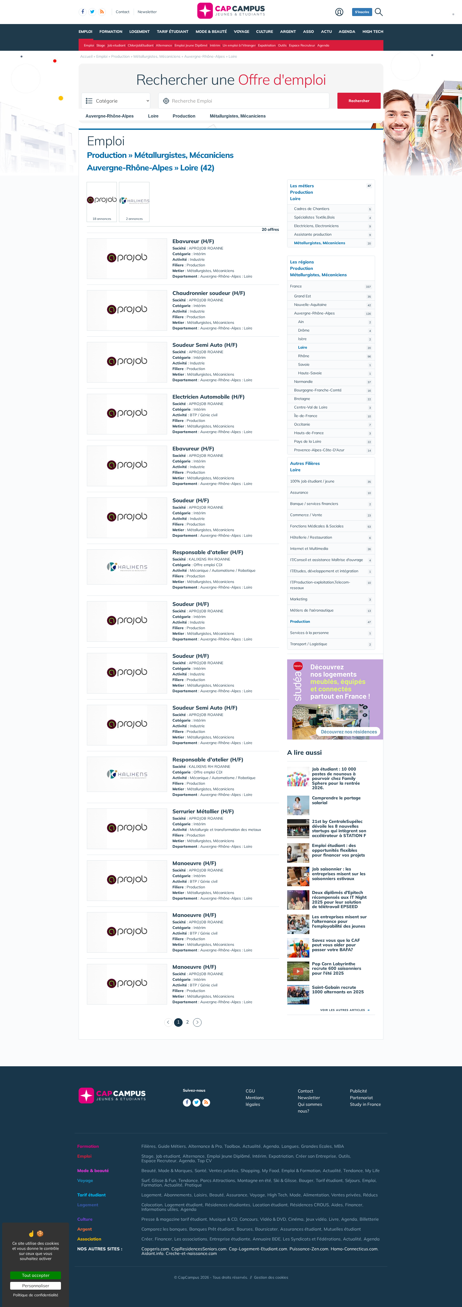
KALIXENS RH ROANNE (209, 559)
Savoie (334, 364)
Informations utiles (159, 1209)
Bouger (306, 1180)
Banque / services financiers (330, 503)
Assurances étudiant (300, 1229)
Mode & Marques (175, 1170)
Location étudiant (270, 1204)
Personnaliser (35, 1285)
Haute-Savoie (334, 373)
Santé (200, 1170)
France (330, 286)
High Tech (373, 31)
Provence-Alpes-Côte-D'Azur (332, 450)
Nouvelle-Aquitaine (332, 304)
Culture (264, 31)
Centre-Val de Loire (332, 407)
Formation (110, 31)
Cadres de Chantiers (332, 208)
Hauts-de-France (332, 432)
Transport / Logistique (330, 643)
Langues (290, 1146)
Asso (308, 31)
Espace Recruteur (302, 45)
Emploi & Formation (301, 1170)
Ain (334, 321)
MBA (339, 1146)
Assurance (330, 492)
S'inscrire (362, 12)
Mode (295, 1194)
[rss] (102, 12)
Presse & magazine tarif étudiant (174, 1219)
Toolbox (232, 1146)
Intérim (215, 45)
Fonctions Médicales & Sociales (330, 526)
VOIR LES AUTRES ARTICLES (345, 1010)
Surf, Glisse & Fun (158, 1180)
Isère (334, 338)
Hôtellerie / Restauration (330, 537)
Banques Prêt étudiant (211, 1229)
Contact (122, 11)
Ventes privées (223, 1170)
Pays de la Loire (332, 441)
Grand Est (332, 296)
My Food (270, 1170)
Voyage (241, 31)
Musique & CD (223, 1219)
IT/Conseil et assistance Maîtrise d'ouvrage (330, 559)
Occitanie (332, 424)
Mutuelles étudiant (342, 1229)
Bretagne (332, 398)
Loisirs (200, 1194)
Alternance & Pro (205, 1146)
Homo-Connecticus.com (354, 1248)
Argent (288, 31)
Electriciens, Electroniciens (332, 225)
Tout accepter (35, 1275)
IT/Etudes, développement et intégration (330, 571)
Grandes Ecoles (316, 1146)
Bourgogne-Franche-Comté (332, 390)
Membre (342, 12)
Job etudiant (116, 45)
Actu (326, 31)
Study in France (365, 1104)
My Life (372, 1170)
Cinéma (295, 1219)
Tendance (353, 1170)
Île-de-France (332, 415)
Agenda (347, 31)
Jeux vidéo (316, 1219)
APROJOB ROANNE (206, 248)
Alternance (164, 45)
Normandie (332, 381)
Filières (148, 1146)
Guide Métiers (172, 1146)
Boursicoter (266, 1229)
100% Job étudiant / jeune (330, 481)
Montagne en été (254, 1180)
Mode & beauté (211, 31)
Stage (101, 45)
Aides (337, 1204)
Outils (282, 45)
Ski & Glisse (285, 1180)
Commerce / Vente (330, 514)
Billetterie (369, 1219)
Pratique (193, 1185)
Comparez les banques (164, 1229)
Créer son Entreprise (316, 1156)
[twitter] (92, 12)
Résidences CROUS (309, 1204)
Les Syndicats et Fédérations (312, 1239)
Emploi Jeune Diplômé (191, 45)
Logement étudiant (184, 1204)
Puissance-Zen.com (309, 1248)
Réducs (370, 1194)
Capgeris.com (155, 1248)
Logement (139, 31)
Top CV (204, 1160)
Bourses (245, 1229)
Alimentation (316, 1194)
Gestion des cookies (271, 1277)
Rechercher (359, 100)
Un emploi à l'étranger (239, 45)
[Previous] (168, 1022)
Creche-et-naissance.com (191, 1253)
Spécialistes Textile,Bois (332, 217)
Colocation (151, 1204)
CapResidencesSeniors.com (198, 1248)
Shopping (250, 1170)
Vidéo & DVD (273, 1219)
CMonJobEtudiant (140, 45)
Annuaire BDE (266, 1239)
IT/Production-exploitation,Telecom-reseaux (330, 585)
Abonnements (178, 1194)
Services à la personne (330, 632)
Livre (334, 1219)
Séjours (352, 1180)
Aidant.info (152, 1253)
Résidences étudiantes (227, 1204)
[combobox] (112, 115)
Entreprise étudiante (230, 1239)
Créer (146, 1239)
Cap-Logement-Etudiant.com (258, 1248)
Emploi (85, 31)
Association (89, 1239)
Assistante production (332, 234)
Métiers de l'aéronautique (330, 610)
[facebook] (83, 12)
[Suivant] (197, 1022)
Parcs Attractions (217, 1180)
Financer (353, 1204)
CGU (250, 1091)
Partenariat (361, 1097)
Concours (249, 1219)
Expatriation (267, 45)
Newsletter (147, 11)
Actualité (251, 1146)
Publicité (358, 1091)
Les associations (190, 1239)
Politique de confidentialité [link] (35, 1295)
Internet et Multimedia (330, 548)
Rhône (334, 355)
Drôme (334, 330)
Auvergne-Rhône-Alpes (332, 313)
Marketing (330, 599)
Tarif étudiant (172, 31)
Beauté (148, 1170)
